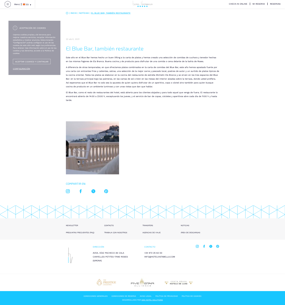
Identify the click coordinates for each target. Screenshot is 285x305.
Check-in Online (238, 4)
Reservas (275, 4)
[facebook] (81, 191)
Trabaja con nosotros (115, 233)
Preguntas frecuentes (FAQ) (80, 233)
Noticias (185, 225)
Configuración (21, 69)
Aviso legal (146, 296)
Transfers (147, 225)
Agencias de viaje (151, 233)
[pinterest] (106, 191)
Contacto (109, 225)
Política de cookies (191, 296)
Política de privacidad (166, 296)
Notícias (84, 13)
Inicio (74, 13)
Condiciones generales (96, 296)
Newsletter (72, 225)
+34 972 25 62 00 (153, 253)
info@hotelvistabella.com (159, 257)
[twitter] (93, 191)
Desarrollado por (142, 300)
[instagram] (68, 191)
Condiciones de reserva (123, 296)
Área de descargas (190, 233)
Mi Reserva (258, 4)
